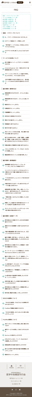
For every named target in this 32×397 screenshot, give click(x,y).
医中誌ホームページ (15, 378)
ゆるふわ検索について (8, 26)
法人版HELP (15, 384)
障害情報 (11, 367)
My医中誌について (8, 25)
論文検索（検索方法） (8, 19)
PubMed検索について (8, 28)
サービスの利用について (9, 17)
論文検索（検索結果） (8, 21)
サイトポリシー (15, 381)
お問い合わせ (20, 367)
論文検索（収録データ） (9, 23)
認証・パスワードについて (10, 15)
